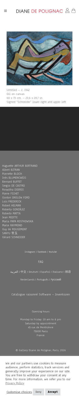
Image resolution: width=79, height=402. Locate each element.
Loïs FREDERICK (11, 202)
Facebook (42, 252)
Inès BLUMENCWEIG (14, 178)
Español (45, 272)
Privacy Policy (14, 383)
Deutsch (33, 272)
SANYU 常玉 (10, 233)
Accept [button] (53, 392)
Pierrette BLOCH (12, 174)
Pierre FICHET (10, 194)
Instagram (30, 252)
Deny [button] (38, 392)
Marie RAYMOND (12, 225)
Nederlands (27, 279)
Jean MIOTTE (10, 217)
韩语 (68, 272)
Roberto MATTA (11, 213)
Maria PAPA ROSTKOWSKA (17, 221)
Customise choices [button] (19, 392)
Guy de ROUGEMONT (14, 229)
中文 (23, 272)
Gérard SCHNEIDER (13, 237)
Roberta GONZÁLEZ (13, 209)
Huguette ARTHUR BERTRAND (20, 166)
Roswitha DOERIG (13, 190)
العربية (14, 272)
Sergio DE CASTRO (13, 186)
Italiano (57, 272)
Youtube (53, 252)
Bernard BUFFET (12, 182)
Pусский (56, 279)
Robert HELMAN (11, 205)
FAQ (40, 261)
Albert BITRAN (11, 170)
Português (42, 279)
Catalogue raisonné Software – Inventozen (40, 294)
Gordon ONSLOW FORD (16, 198)
